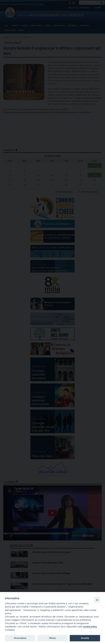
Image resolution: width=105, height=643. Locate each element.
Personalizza (20, 638)
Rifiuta (52, 638)
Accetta (85, 638)
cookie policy (90, 626)
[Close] (97, 600)
